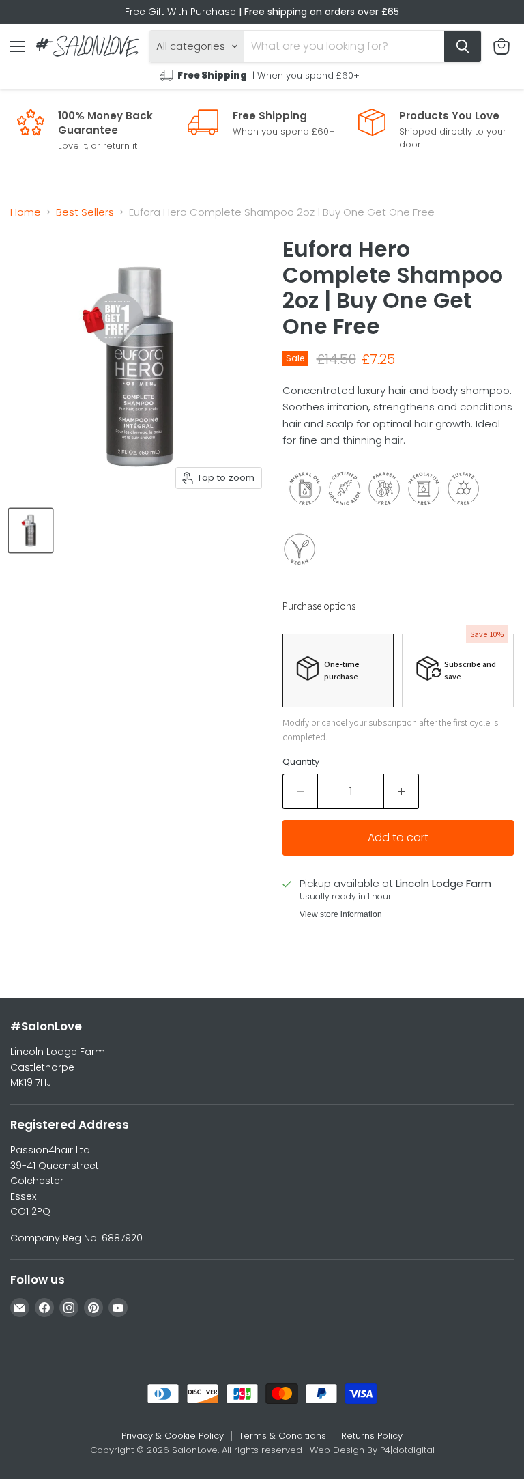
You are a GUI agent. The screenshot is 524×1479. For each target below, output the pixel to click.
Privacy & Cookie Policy (172, 1435)
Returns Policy (372, 1435)
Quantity (300, 762)
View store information (341, 914)
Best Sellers (85, 212)
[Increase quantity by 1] (401, 791)
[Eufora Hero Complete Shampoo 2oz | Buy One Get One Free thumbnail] (31, 530)
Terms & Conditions (282, 1435)
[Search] (462, 46)
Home (25, 212)
